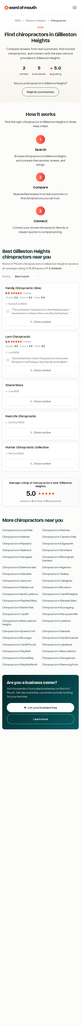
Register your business (40, 91)
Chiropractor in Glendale (16, 573)
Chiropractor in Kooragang (58, 607)
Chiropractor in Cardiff (15, 614)
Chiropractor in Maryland (16, 543)
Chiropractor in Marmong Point (60, 664)
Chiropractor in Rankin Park (18, 607)
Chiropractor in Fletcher (56, 530)
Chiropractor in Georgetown (58, 657)
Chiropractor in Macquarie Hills (60, 614)
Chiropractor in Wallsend (16, 550)
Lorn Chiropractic (17, 336)
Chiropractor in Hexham (16, 536)
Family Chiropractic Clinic (23, 288)
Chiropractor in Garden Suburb (60, 637)
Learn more (40, 719)
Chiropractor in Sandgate (17, 556)
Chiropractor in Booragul (16, 637)
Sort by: (6, 276)
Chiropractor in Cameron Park (59, 536)
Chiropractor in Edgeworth (57, 543)
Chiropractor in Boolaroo (56, 587)
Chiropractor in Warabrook (18, 587)
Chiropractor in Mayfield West (19, 600)
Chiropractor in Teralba (55, 573)
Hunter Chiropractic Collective (27, 447)
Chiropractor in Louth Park (17, 530)
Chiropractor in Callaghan (57, 580)
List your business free (42, 707)
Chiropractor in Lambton (56, 620)
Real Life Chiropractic (20, 416)
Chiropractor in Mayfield (16, 651)
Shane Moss (14, 385)
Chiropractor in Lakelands (57, 644)
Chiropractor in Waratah (56, 631)
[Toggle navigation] (74, 7)
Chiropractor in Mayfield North (19, 664)
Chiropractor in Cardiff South (19, 644)
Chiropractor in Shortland (57, 550)
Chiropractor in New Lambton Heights (19, 622)
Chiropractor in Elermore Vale (19, 567)
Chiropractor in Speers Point (18, 631)
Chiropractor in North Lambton (20, 594)
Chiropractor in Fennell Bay (18, 657)
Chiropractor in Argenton (56, 567)
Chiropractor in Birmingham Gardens (58, 558)
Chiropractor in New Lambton (59, 651)
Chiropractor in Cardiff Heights (60, 594)
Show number (42, 321)
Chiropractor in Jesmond (16, 580)
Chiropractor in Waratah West (59, 600)
